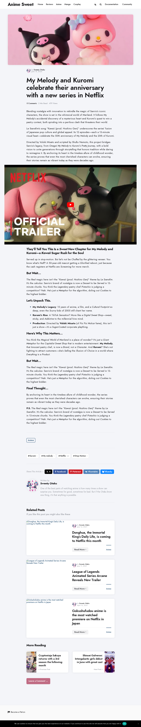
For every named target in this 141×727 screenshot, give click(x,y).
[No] (138, 724)
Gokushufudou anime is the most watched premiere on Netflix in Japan (89, 617)
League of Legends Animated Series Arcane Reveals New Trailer (89, 576)
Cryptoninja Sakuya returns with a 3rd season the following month (50, 660)
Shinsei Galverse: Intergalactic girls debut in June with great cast (88, 659)
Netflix (64, 455)
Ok (124, 723)
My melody (48, 455)
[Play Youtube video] (70, 204)
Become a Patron (18, 712)
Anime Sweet (20, 4)
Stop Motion (81, 455)
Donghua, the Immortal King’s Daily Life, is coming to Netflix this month (91, 536)
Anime (31, 440)
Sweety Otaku (39, 69)
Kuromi (33, 455)
